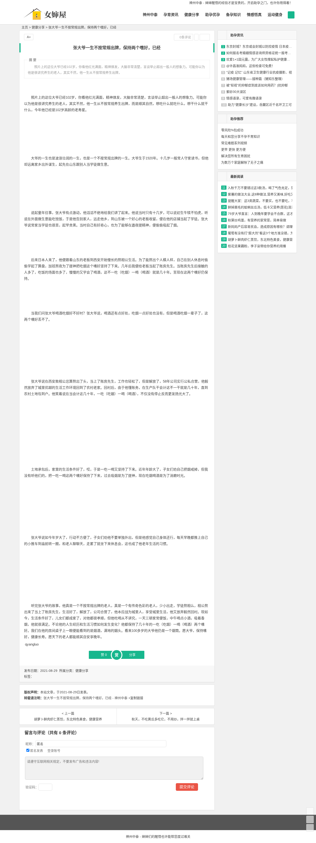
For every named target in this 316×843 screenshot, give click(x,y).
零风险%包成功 (232, 130)
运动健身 (275, 15)
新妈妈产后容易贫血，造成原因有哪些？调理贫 (262, 226)
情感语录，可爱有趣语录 (244, 98)
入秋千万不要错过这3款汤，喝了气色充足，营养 (262, 188)
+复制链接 (135, 698)
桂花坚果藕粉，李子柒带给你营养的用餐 (257, 246)
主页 (25, 27)
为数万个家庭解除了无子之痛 (242, 162)
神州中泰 (150, 15)
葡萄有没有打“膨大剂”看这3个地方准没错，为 (261, 233)
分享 (132, 655)
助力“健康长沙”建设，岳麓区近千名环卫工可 (260, 105)
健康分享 (191, 15)
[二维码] (310, 827)
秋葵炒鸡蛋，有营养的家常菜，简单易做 (257, 220)
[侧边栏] (205, 37)
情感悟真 (254, 15)
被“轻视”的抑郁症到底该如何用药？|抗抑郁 (257, 85)
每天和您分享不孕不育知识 (240, 136)
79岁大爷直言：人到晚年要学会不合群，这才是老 (264, 214)
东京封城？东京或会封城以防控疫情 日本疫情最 (260, 46)
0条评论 (185, 37)
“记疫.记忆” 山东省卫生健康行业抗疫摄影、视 (259, 72)
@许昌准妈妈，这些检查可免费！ (250, 66)
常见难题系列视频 (234, 143)
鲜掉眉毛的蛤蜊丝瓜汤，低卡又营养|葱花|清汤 (261, 207)
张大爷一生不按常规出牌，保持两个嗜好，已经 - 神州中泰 (85, 698)
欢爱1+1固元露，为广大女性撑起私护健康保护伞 (261, 59)
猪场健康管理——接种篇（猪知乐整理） (255, 79)
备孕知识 (233, 15)
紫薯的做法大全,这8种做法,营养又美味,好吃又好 (262, 194)
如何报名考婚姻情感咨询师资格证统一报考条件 (260, 53)
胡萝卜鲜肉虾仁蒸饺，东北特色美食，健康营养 (262, 239)
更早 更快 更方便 (233, 149)
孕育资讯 (171, 15)
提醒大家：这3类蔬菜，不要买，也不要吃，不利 (263, 201)
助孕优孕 (212, 15)
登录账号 (53, 750)
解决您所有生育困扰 (235, 156)
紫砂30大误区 (236, 92)
